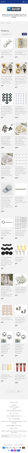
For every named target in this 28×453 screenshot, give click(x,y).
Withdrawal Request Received (14, 410)
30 (18, 391)
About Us (14, 405)
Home (2, 23)
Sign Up (24, 436)
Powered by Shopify (18, 445)
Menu (4, 1)
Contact (14, 408)
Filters (24, 34)
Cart (26, 1)
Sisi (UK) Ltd (10, 445)
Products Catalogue (14, 407)
